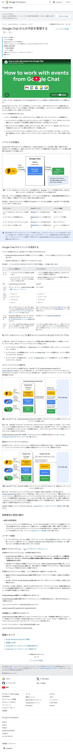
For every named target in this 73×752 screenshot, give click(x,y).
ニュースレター (53, 700)
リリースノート (6, 705)
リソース (61, 309)
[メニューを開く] (3, 2)
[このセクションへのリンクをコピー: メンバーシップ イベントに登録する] (27, 365)
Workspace (21, 2)
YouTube (51, 705)
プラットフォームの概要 (9, 699)
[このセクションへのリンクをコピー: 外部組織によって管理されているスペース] (30, 613)
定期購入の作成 (11, 643)
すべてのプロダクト (7, 736)
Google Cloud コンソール (33, 702)
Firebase (4, 728)
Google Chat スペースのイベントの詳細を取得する (22, 646)
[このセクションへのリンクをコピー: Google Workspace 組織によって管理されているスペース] (41, 595)
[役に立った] (67, 24)
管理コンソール (30, 697)
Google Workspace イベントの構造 (21, 319)
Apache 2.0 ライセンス (14, 668)
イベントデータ (15, 328)
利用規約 (4, 710)
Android (4, 722)
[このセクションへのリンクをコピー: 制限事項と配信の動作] (25, 515)
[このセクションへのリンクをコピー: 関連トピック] (17, 635)
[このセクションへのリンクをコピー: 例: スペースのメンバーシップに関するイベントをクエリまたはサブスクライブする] (4, 338)
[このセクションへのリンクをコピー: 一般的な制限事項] (18, 521)
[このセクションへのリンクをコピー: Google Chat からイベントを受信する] (40, 247)
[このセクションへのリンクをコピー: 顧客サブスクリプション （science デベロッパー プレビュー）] (50, 549)
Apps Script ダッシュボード (33, 700)
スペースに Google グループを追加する (36, 531)
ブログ (51, 697)
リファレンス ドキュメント (58, 328)
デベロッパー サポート (8, 708)
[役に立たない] (69, 24)
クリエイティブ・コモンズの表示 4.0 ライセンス (40, 666)
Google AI (4, 733)
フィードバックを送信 (62, 29)
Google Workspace (13, 24)
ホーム (4, 24)
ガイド (30, 24)
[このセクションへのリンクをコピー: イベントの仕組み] (21, 142)
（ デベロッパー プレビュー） (18, 289)
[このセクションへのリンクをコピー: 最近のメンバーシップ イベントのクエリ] (30, 442)
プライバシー (12, 743)
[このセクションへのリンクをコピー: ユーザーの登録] (16, 536)
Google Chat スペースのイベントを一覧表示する (49, 506)
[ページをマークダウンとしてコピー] (9, 32)
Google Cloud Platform (8, 730)
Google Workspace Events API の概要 (17, 639)
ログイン (68, 2)
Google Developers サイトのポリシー (49, 668)
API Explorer (29, 705)
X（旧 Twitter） (53, 702)
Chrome (4, 725)
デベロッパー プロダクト (9, 702)
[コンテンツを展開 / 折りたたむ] (14, 37)
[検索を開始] (50, 2)
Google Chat (7, 8)
